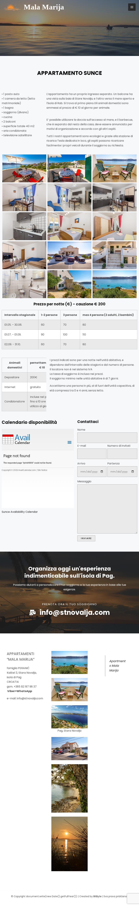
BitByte (97, 896)
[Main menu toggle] (132, 7)
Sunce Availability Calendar (20, 512)
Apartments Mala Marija (117, 665)
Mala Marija (44, 7)
